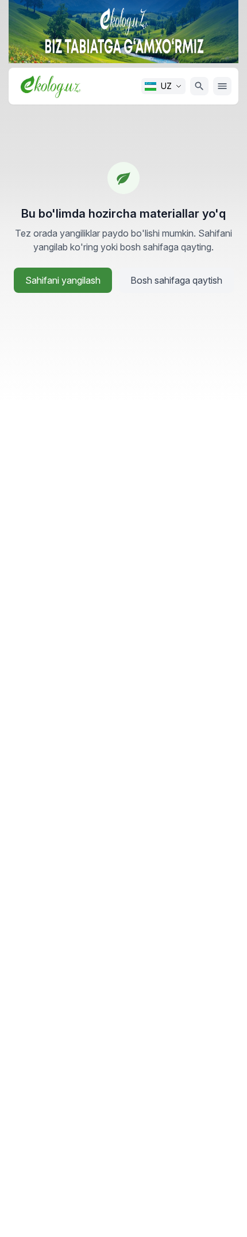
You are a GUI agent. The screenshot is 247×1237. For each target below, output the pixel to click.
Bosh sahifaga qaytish (176, 280)
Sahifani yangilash (63, 280)
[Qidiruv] (199, 86)
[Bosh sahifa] (51, 86)
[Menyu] (222, 86)
